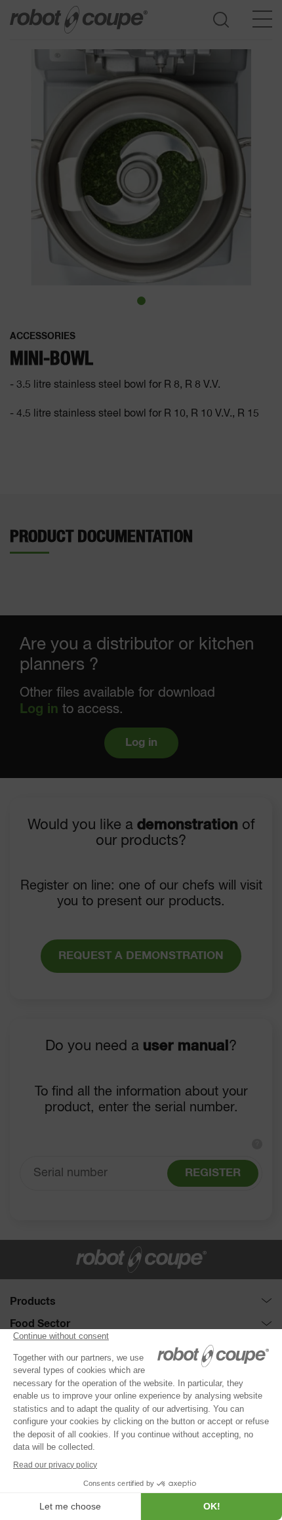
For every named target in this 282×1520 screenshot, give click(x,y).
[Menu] (262, 19)
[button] (141, 301)
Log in (39, 709)
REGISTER (213, 1173)
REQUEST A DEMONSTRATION (141, 956)
